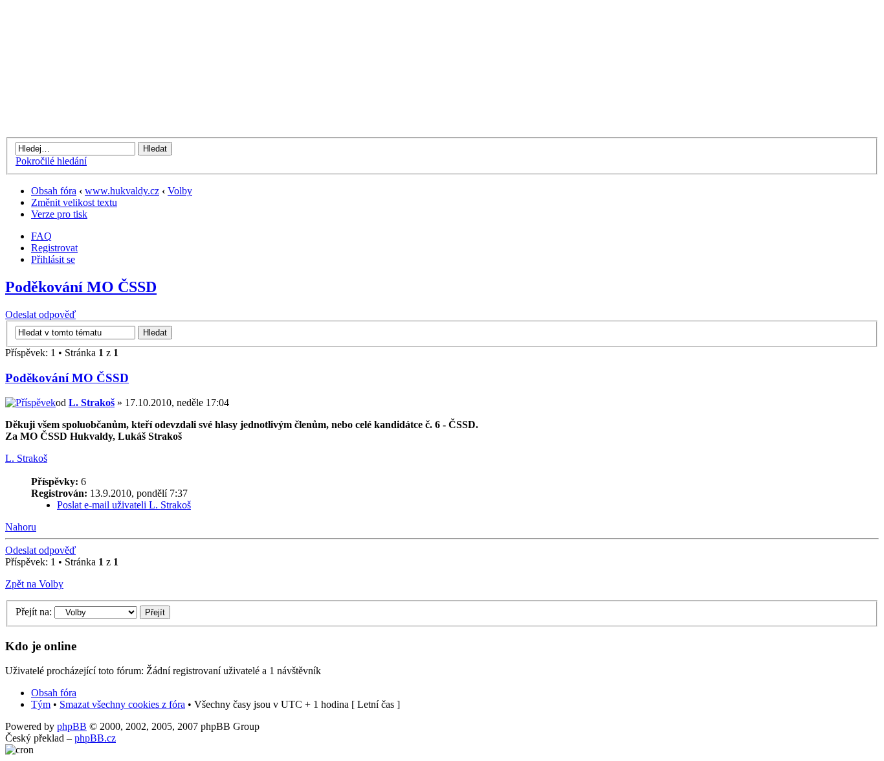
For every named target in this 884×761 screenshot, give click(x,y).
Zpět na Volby (34, 583)
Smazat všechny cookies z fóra (122, 704)
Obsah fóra (53, 190)
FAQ (41, 236)
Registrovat (54, 247)
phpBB (72, 726)
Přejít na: (34, 611)
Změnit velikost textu (74, 202)
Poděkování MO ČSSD (81, 286)
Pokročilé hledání (51, 160)
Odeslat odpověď (40, 314)
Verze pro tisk (59, 214)
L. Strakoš (92, 402)
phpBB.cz (95, 738)
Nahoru (20, 526)
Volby (180, 190)
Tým (40, 704)
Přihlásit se (53, 259)
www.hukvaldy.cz (122, 190)
